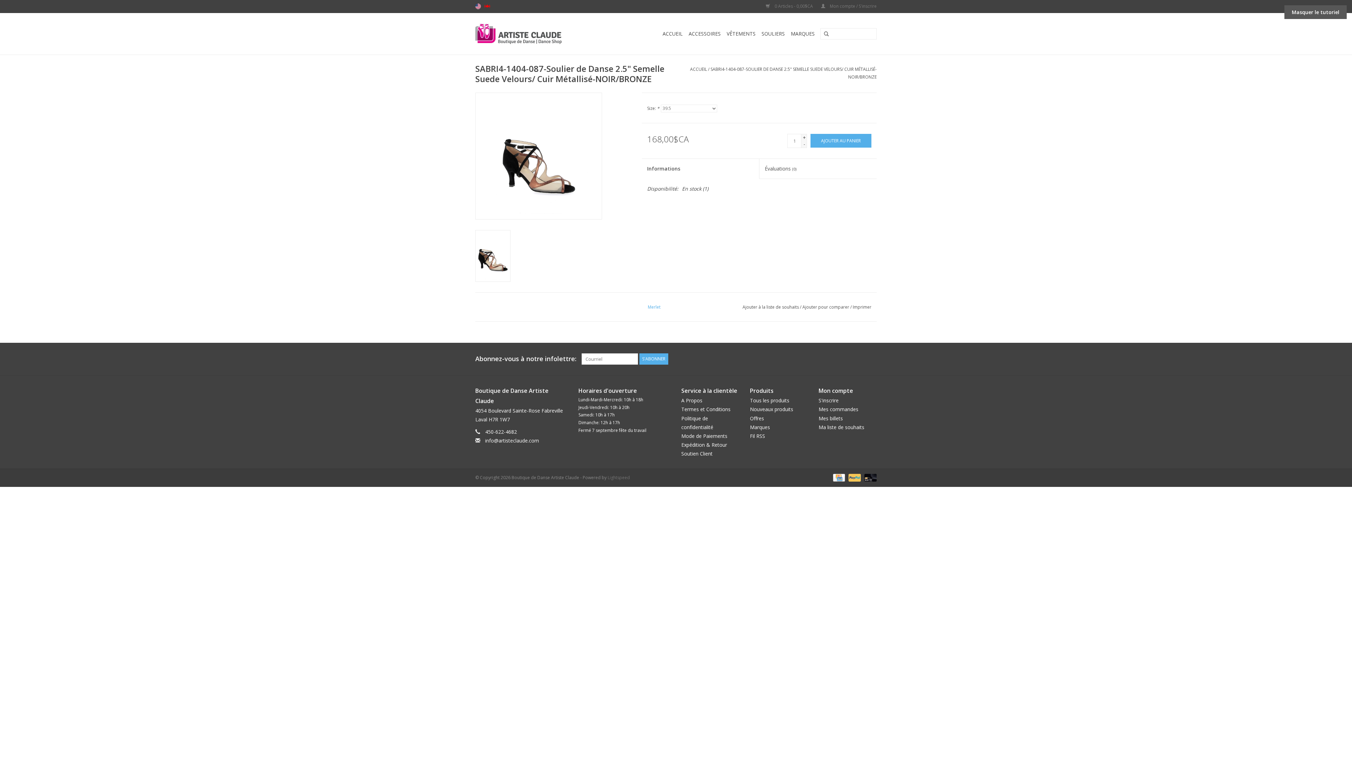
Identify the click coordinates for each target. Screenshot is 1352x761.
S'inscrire (829, 400)
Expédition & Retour (704, 444)
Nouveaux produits (771, 409)
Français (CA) (487, 6)
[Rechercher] (823, 34)
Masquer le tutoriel (1315, 12)
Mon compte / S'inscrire (853, 6)
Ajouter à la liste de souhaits (771, 307)
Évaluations (780, 168)
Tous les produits (769, 400)
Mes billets (831, 418)
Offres (757, 418)
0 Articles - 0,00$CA (794, 6)
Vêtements (741, 33)
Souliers (773, 33)
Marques (803, 33)
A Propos (691, 400)
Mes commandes (838, 409)
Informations (663, 168)
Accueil (673, 33)
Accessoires (705, 33)
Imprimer (862, 307)
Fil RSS (757, 436)
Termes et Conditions (706, 409)
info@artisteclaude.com (512, 440)
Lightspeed (619, 478)
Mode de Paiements (704, 436)
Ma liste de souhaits (841, 427)
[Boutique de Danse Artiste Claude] (532, 34)
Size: (653, 108)
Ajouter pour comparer (826, 307)
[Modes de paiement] (838, 478)
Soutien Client (697, 453)
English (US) (478, 6)
